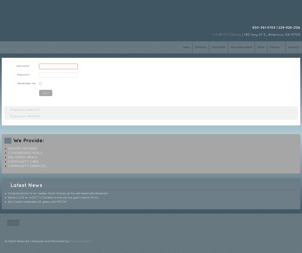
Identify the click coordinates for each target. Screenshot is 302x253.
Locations (218, 47)
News (260, 47)
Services (200, 47)
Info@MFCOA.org (227, 34)
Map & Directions (241, 47)
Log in (45, 93)
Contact (293, 47)
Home (186, 47)
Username (23, 65)
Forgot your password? (25, 109)
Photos (274, 47)
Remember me (27, 83)
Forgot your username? (25, 116)
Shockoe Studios (80, 241)
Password (23, 74)
